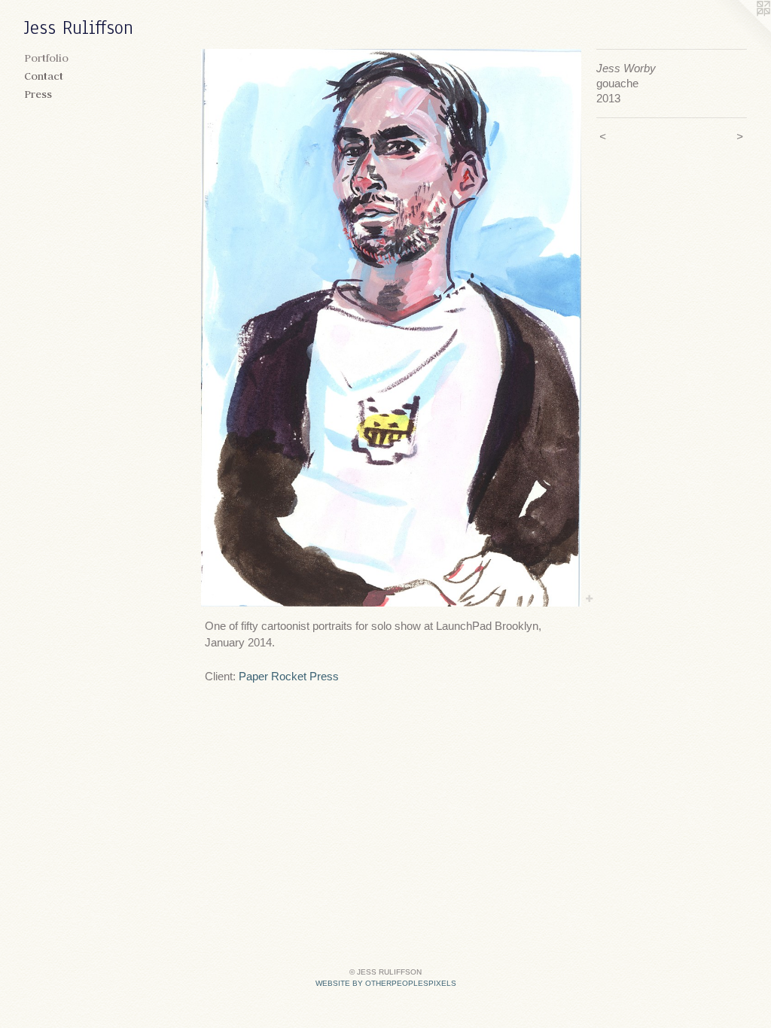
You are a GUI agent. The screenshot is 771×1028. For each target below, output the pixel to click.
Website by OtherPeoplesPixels (385, 983)
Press (38, 94)
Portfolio (46, 58)
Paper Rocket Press (289, 676)
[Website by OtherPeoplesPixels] (741, 30)
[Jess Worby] (391, 328)
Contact (43, 76)
